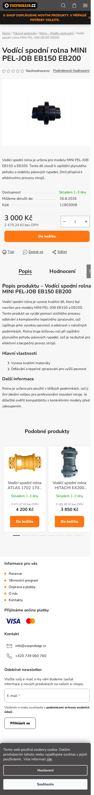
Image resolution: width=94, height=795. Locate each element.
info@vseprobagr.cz (30, 645)
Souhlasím (45, 784)
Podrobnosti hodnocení (71, 70)
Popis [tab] (25, 271)
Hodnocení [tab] (62, 271)
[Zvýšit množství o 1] (86, 221)
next (89, 468)
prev (4, 468)
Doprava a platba (22, 587)
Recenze (15, 573)
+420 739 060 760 (30, 655)
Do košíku (47, 236)
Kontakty (16, 600)
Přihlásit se (20, 723)
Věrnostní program (23, 580)
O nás (13, 593)
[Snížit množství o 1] (64, 221)
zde (49, 759)
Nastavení (45, 770)
